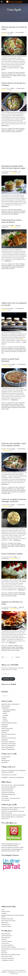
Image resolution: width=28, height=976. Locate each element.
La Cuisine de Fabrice (7, 945)
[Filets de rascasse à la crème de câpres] (14, 54)
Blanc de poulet (19, 404)
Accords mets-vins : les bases (9, 774)
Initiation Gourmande (7, 918)
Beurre (19, 488)
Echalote (17, 546)
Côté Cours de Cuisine (8, 787)
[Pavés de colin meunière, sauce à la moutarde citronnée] (14, 471)
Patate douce (4, 214)
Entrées (4, 724)
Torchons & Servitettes (7, 958)
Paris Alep (4, 952)
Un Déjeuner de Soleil (7, 960)
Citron (23, 74)
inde (5, 719)
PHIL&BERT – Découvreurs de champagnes (12, 777)
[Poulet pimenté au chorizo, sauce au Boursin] (14, 248)
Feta (12, 212)
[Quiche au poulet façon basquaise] (14, 386)
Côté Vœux (5, 800)
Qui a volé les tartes (6, 956)
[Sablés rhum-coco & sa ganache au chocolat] (14, 330)
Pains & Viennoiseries (8, 734)
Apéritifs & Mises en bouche (10, 704)
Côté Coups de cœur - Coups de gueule (12, 785)
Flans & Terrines (7, 728)
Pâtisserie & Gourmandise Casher (10, 954)
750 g (2, 909)
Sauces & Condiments (8, 745)
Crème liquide (13, 75)
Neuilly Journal (5, 924)
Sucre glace (14, 596)
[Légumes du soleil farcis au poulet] (14, 629)
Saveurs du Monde (6, 926)
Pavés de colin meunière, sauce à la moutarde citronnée (13, 444)
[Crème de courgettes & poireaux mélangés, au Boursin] (14, 527)
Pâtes (3, 736)
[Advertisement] (14, 150)
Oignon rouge (17, 212)
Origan (23, 212)
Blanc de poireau (16, 544)
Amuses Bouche (5, 933)
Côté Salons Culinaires (8, 794)
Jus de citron (16, 490)
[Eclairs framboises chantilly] (14, 578)
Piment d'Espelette (14, 214)
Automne (10, 72)
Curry (12, 648)
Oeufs (3, 732)
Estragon (12, 131)
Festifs (4, 726)
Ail (12, 211)
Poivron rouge (5, 409)
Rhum (20, 351)
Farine (11, 490)
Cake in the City (5, 937)
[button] (14, 45)
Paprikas (3, 950)
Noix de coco (15, 351)
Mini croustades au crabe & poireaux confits (13, 815)
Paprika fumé (20, 267)
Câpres (19, 74)
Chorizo (22, 265)
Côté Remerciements (7, 792)
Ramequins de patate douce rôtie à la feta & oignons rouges (13, 167)
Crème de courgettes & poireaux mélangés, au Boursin (13, 500)
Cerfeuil (16, 211)
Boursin (18, 265)
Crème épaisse (5, 75)
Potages (19, 543)
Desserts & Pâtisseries (19, 347)
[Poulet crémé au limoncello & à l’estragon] (14, 111)
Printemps (9, 74)
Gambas (3, 77)
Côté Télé (4, 796)
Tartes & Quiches (5, 404)
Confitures (5, 708)
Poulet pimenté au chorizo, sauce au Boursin (11, 221)
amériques (6, 711)
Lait (6, 596)
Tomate (18, 650)
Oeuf (10, 406)
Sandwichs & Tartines (8, 743)
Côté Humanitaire (7, 789)
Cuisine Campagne (6, 941)
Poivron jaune (21, 407)
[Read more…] (5, 125)
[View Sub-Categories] (2, 709)
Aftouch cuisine (5, 911)
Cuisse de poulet (5, 131)
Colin (22, 488)
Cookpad (3, 913)
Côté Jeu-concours (7, 790)
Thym (8, 493)
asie (5, 713)
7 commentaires (20, 88)
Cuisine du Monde (9, 710)
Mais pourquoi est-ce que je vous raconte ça (13, 949)
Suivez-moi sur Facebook (8, 684)
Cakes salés (5, 706)
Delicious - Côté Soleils (7, 972)
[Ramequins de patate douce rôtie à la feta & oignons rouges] (14, 193)
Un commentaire (19, 32)
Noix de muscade (11, 491)
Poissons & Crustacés (8, 738)
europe (5, 715)
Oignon (14, 267)
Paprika (23, 406)
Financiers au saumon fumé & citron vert (12, 811)
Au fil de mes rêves (6, 935)
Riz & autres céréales (8, 741)
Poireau (6, 547)
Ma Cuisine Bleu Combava (8, 947)
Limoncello (18, 131)
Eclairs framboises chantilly (12, 554)
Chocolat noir (11, 350)
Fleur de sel (9, 351)
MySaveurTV (4, 922)
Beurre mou (4, 350)
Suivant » (18, 657)
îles (4, 717)
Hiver (17, 72)
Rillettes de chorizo (6, 813)
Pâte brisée (4, 407)
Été (14, 72)
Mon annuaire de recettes (8, 920)
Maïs (10, 267)
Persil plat (4, 493)
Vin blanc (8, 77)
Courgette (4, 546)
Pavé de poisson (21, 491)
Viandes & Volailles (6, 130)
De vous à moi (5, 943)
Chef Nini (4, 939)
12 (12, 657)
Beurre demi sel (21, 348)
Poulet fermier (5, 268)
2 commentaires (21, 448)
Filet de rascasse (21, 75)
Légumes (19, 209)
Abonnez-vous (8, 679)
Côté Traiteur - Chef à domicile (10, 798)
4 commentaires (19, 308)
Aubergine (4, 647)
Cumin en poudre (5, 212)
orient (5, 721)
